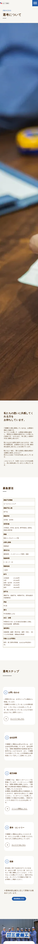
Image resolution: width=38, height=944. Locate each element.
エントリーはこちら (17, 718)
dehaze (35, 3)
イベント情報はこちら (19, 808)
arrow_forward (6, 719)
